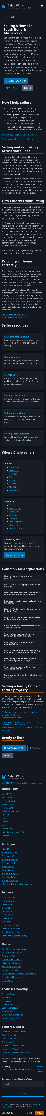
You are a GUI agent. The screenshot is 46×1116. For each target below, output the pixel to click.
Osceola (12, 480)
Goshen (12, 483)
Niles (11, 505)
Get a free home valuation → (14, 314)
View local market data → (13, 317)
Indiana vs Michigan (11, 963)
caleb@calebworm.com (32, 783)
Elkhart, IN (6, 908)
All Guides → (7, 980)
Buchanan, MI (8, 866)
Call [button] (30, 1113)
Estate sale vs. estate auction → (14, 725)
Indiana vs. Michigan (15, 413)
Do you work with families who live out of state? (22, 676)
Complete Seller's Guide (16, 336)
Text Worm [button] (13, 88)
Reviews (5, 814)
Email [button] (28, 88)
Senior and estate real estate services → (20, 712)
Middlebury (14, 487)
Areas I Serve (7, 804)
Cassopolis (14, 511)
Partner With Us (9, 1042)
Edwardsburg (15, 508)
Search (5, 821)
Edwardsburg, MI (9, 852)
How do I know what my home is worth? (19, 577)
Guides (9, 1107)
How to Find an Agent (11, 966)
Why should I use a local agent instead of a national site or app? (22, 618)
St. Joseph (13, 525)
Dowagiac (13, 518)
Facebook (40, 1069)
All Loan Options (9, 994)
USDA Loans (7, 1004)
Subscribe (23, 1093)
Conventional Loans (10, 1008)
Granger (13, 474)
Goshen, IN (7, 911)
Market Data (11, 374)
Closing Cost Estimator (16, 395)
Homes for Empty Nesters (13, 1045)
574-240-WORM (9, 783)
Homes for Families (10, 970)
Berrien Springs (16, 521)
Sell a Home (7, 797)
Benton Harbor (16, 528)
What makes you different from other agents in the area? (22, 627)
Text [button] (40, 1113)
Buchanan (13, 515)
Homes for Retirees (10, 1049)
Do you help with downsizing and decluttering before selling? (20, 659)
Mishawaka (14, 470)
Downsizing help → (10, 715)
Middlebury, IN (8, 921)
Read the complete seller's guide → (17, 139)
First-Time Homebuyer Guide (14, 949)
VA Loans (6, 997)
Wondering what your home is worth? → (20, 134)
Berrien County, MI (10, 880)
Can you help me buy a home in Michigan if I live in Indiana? (19, 635)
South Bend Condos (11, 925)
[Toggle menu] (42, 6)
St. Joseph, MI (8, 856)
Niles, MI (6, 849)
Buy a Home (7, 793)
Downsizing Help (9, 1035)
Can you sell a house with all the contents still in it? (19, 668)
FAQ (39, 1104)
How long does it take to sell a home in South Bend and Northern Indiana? (22, 594)
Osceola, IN (7, 918)
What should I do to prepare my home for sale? (22, 585)
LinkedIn (39, 1067)
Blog (4, 818)
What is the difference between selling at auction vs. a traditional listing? (22, 651)
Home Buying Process (11, 1018)
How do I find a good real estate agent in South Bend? (22, 610)
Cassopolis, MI (8, 863)
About (4, 825)
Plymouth (13, 490)
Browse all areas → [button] (14, 555)
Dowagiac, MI (8, 870)
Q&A (3, 1107)
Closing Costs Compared (16, 433)
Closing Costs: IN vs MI (12, 959)
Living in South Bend (11, 928)
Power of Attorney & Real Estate (16, 1052)
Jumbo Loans (7, 1011)
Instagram (40, 1072)
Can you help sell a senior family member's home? (19, 643)
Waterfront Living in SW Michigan (17, 884)
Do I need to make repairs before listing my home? (22, 602)
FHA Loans (6, 1001)
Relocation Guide (9, 956)
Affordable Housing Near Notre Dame (19, 973)
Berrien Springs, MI (10, 873)
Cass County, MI (9, 877)
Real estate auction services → (15, 717)
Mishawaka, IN (8, 901)
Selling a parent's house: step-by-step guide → (20, 722)
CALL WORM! (8, 1113)
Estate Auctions (9, 1038)
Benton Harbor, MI (10, 859)
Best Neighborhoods (11, 932)
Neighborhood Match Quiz (14, 832)
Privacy (34, 1104)
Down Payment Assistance (13, 1015)
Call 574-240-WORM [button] (17, 81)
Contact (5, 835)
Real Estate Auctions (11, 811)
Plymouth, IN (7, 914)
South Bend (14, 467)
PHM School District (11, 977)
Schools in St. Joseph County (14, 935)
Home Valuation (12, 357)
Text (19, 783)
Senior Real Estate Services (14, 1031)
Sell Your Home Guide (11, 952)
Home (4, 17)
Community (7, 828)
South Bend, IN (8, 897)
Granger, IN (7, 904)
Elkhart (12, 477)
